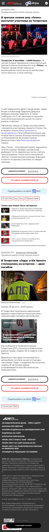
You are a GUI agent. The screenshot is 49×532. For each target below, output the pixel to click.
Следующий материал (23, 525)
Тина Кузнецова (29, 140)
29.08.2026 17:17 (7, 253)
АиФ (24, 302)
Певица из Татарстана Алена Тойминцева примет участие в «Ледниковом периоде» (26, 209)
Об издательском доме (14, 423)
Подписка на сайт (11, 433)
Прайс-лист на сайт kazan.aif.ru (18, 443)
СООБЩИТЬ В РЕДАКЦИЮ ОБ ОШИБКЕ (19, 452)
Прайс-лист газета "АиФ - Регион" (19, 440)
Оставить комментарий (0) (24, 180)
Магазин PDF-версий (12, 426)
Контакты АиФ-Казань (13, 436)
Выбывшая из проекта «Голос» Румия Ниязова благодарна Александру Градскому (28, 232)
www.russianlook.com (10, 56)
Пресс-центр (34, 423)
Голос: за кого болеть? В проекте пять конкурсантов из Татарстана (25, 240)
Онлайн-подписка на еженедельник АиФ (23, 430)
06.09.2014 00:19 (8, 10)
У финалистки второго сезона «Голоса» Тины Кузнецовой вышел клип (28, 217)
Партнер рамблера (22, 520)
